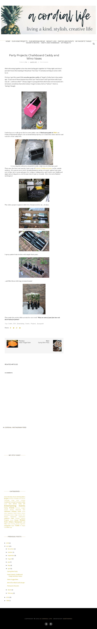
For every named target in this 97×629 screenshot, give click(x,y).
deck (10, 503)
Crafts (10, 323)
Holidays (14, 511)
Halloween (7, 511)
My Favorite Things (83, 41)
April (9, 568)
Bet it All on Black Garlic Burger (16, 582)
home (19, 511)
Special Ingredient (20, 523)
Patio (12, 518)
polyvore (23, 518)
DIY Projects (66, 43)
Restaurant (18, 522)
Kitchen (6, 516)
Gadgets (23, 508)
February (10, 593)
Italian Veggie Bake (12, 579)
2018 (7, 543)
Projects (33, 323)
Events (28, 323)
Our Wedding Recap (37, 41)
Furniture (18, 508)
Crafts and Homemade (50, 43)
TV (20, 525)
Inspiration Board (12, 513)
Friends (11, 508)
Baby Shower (13, 497)
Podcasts (17, 518)
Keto (24, 515)
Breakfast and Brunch (19, 498)
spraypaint (40, 323)
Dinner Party (17, 504)
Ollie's (55, 132)
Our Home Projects (19, 41)
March (10, 590)
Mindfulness (13, 516)
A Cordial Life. (46, 618)
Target (12, 525)
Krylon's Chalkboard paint (43, 168)
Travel (17, 525)
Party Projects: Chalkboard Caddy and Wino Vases (15, 575)
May (9, 565)
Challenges (6, 500)
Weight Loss (51, 41)
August (10, 559)
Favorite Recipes (32, 43)
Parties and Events (66, 41)
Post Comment (44, 62)
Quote (11, 520)
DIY (14, 323)
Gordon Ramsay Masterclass (12, 509)
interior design (14, 515)
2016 (7, 597)
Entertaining (21, 323)
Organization (22, 516)
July (9, 562)
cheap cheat (15, 500)
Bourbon (11, 498)
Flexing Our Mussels (13, 586)
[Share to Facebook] (10, 328)
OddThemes (67, 618)
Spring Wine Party (12, 571)
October (10, 552)
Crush (5, 503)
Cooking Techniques (15, 502)
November (11, 549)
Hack (24, 509)
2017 (7, 546)
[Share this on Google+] (17, 328)
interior (19, 513)
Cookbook (7, 502)
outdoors (7, 518)
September (11, 555)
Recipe (16, 520)
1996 (7, 600)
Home (8, 41)
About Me (6, 497)
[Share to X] (14, 328)
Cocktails (23, 500)
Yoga (11, 527)
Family (6, 508)
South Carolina (11, 523)
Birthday (19, 497)
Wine (7, 527)
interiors (20, 515)
